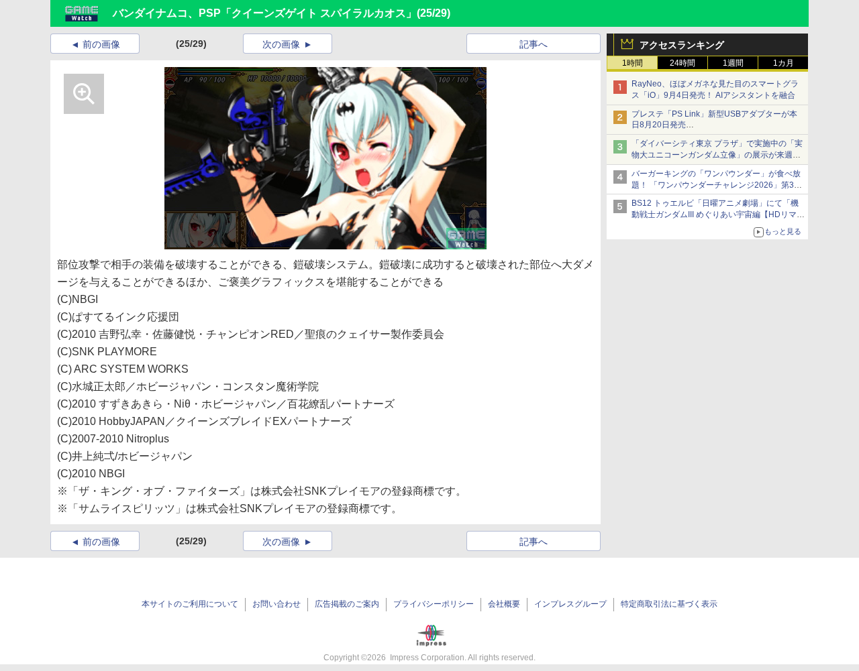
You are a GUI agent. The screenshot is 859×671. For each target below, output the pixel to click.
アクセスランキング (682, 45)
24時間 (682, 63)
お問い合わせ (276, 604)
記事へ (533, 44)
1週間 (733, 63)
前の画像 (101, 44)
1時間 (632, 63)
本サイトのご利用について (190, 604)
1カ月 (783, 63)
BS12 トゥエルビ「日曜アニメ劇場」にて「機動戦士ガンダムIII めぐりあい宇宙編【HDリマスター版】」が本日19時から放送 (718, 214)
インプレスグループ (570, 604)
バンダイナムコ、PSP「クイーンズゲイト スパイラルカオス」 (265, 13)
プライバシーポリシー (433, 604)
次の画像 (281, 44)
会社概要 (504, 604)
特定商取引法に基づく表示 (669, 604)
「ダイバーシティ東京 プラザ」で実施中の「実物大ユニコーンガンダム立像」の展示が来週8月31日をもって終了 (717, 155)
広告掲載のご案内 (347, 604)
